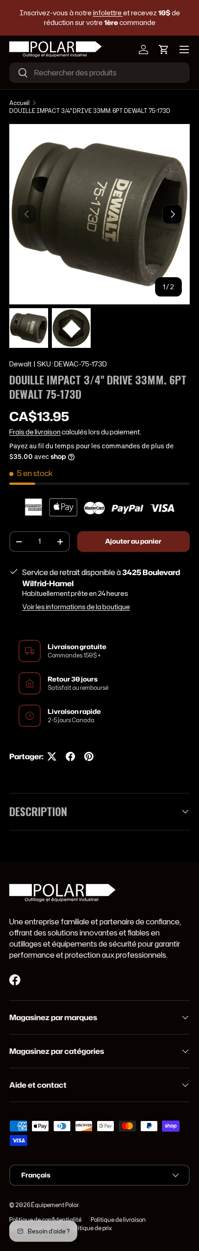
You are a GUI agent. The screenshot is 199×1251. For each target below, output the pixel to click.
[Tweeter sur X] (52, 756)
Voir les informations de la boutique (76, 607)
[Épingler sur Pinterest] (89, 756)
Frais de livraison (35, 432)
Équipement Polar (54, 1205)
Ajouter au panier (133, 541)
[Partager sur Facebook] (70, 756)
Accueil (19, 103)
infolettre (108, 13)
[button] (164, 49)
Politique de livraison (118, 1220)
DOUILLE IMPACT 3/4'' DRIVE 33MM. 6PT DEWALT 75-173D (89, 111)
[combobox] (99, 72)
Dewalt (20, 364)
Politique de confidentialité (45, 1220)
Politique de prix (91, 1228)
